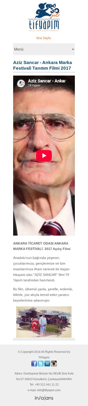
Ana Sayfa (43, 38)
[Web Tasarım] (44, 399)
